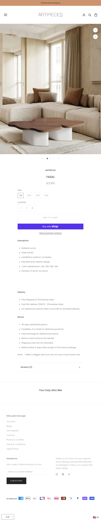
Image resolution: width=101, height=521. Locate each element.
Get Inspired (12, 430)
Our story (11, 421)
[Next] (58, 158)
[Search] (90, 14)
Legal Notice (13, 448)
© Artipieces (12, 498)
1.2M (29, 195)
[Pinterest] (63, 474)
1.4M (46, 195)
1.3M (37, 195)
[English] (95, 517)
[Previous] (42, 158)
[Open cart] (96, 14)
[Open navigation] (5, 15)
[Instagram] (57, 474)
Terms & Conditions (16, 444)
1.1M (20, 195)
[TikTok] (69, 474)
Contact (11, 435)
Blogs (9, 426)
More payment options (50, 233)
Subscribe (16, 480)
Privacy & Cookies (15, 439)
